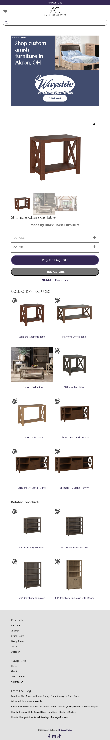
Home (14, 666)
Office (14, 646)
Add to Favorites (56, 280)
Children (15, 630)
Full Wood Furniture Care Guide (26, 701)
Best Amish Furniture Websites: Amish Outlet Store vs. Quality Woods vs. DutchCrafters (54, 706)
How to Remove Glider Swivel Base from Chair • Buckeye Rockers (43, 711)
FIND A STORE (55, 2)
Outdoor (15, 651)
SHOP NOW (55, 98)
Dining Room (17, 635)
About (14, 671)
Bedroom (16, 625)
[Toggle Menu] (104, 12)
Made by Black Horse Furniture (55, 225)
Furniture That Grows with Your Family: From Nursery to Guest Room (45, 696)
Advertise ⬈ (17, 681)
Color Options (18, 676)
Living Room (17, 641)
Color (18, 247)
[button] (94, 124)
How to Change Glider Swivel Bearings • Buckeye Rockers (39, 717)
